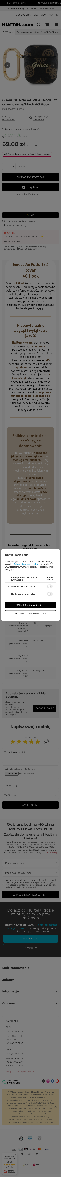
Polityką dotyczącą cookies (26, 564)
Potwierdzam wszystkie (30, 605)
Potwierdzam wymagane (30, 613)
